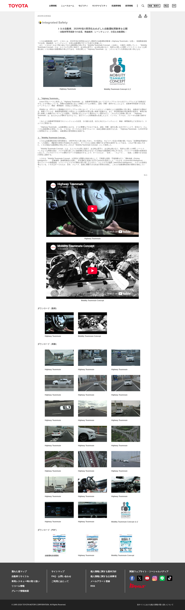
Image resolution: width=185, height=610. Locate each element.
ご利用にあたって (60, 581)
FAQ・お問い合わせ (61, 576)
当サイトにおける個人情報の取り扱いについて (155, 605)
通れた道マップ (19, 571)
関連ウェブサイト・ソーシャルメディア (149, 571)
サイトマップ (57, 571)
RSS (92, 586)
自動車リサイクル (20, 576)
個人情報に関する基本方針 (103, 571)
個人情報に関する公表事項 (103, 576)
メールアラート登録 (100, 581)
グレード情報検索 (20, 591)
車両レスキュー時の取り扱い (26, 581)
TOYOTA (18, 6)
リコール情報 (18, 586)
